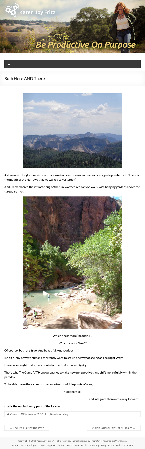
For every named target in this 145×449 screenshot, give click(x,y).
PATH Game (73, 445)
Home (15, 445)
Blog (103, 445)
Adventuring (60, 414)
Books (84, 445)
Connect (128, 445)
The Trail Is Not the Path (26, 427)
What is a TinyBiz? (30, 445)
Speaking (94, 445)
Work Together (48, 445)
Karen (13, 414)
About (61, 445)
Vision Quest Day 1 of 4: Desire (114, 427)
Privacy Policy (115, 445)
